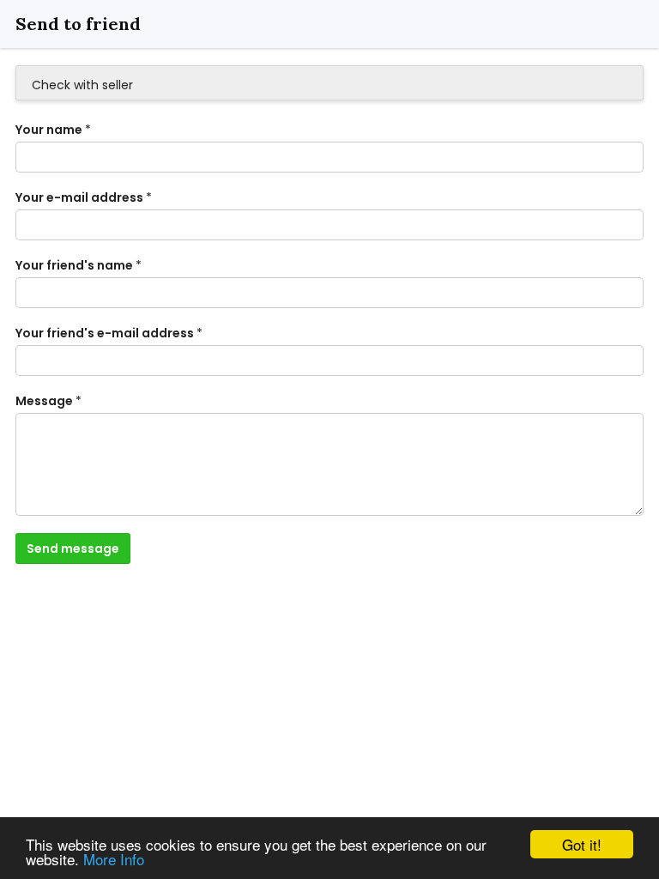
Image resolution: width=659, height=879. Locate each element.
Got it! (582, 844)
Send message (73, 548)
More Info (113, 859)
